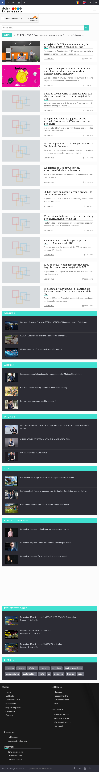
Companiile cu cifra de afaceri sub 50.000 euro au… (41, 565)
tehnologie (56, 668)
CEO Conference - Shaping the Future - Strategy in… (41, 345)
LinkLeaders (13, 737)
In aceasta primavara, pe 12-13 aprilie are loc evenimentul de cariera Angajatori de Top (67, 291)
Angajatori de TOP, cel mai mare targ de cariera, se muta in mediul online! (66, 45)
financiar (70, 674)
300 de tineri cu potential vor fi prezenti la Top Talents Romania (68, 193)
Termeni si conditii (15, 752)
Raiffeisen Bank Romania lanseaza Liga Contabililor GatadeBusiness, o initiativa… (54, 486)
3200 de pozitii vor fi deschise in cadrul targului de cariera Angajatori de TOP (66, 265)
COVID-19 (32, 668)
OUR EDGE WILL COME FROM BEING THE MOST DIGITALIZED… (45, 435)
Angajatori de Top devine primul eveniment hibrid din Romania (62, 169)
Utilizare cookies (15, 756)
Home (8, 692)
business (10, 668)
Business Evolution (63, 722)
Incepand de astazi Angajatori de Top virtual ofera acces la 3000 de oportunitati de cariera (67, 121)
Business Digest (62, 700)
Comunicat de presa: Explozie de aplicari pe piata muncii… (44, 552)
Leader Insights (61, 696)
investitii (21, 668)
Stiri (56, 704)
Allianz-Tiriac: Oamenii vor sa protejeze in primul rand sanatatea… (47, 410)
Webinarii (59, 726)
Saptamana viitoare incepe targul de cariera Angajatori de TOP (65, 241)
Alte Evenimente (62, 718)
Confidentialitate (15, 760)
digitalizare (58, 674)
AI (49, 674)
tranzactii (44, 668)
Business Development (17, 741)
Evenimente (11, 704)
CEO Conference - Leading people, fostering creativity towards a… (47, 358)
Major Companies (13, 707)
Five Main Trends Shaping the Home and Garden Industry (43, 383)
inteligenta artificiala (73, 668)
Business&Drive (12, 674)
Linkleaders (10, 696)
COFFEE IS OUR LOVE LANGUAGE (33, 448)
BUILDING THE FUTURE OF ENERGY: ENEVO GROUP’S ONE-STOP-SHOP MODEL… (53, 462)
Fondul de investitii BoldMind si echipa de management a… (44, 514)
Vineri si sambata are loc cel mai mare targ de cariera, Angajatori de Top (68, 217)
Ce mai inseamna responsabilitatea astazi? (38, 396)
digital (41, 674)
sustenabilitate (29, 674)
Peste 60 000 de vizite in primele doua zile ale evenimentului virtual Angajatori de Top (68, 96)
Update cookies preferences (40, 768)
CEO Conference (62, 715)
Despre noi (10, 711)
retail (80, 674)
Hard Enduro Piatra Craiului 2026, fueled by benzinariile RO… (45, 500)
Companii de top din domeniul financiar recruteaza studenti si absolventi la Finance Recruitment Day (67, 71)
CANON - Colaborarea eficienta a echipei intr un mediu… (43, 331)
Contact (9, 715)
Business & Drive (13, 700)
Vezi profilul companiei (75, 35)
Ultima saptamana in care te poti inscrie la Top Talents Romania (68, 144)
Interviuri (58, 692)
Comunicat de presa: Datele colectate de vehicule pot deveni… (46, 538)
